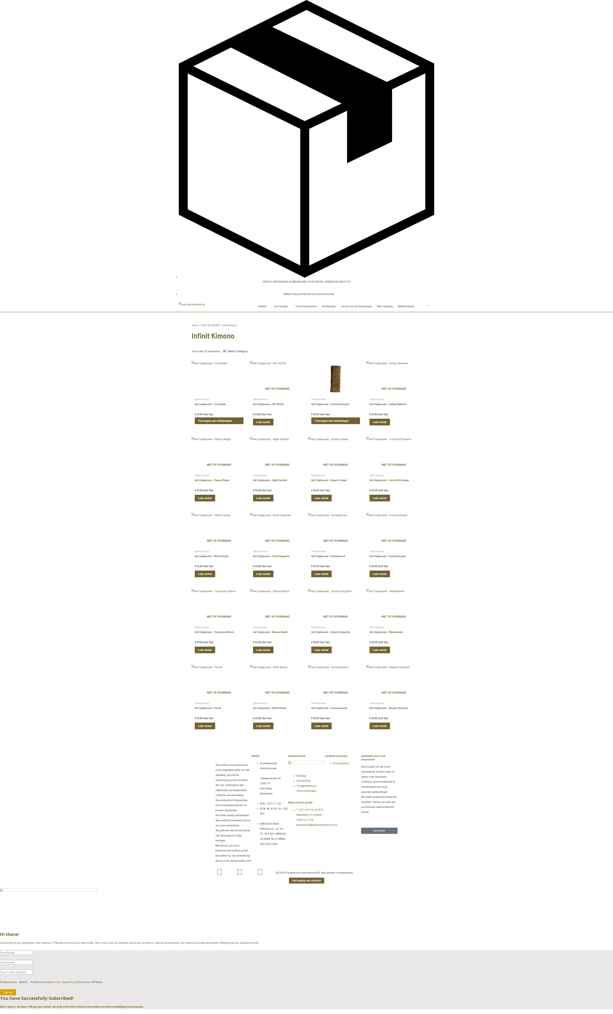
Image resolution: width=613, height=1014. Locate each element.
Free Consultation (306, 306)
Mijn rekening (385, 306)
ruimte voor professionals (356, 306)
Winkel (262, 306)
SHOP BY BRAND (210, 325)
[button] (428, 306)
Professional (61, 982)
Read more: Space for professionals (69, 982)
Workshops (329, 306)
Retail (98, 982)
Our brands (281, 306)
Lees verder (263, 422)
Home (195, 325)
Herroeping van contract (306, 880)
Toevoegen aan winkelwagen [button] (215, 420)
